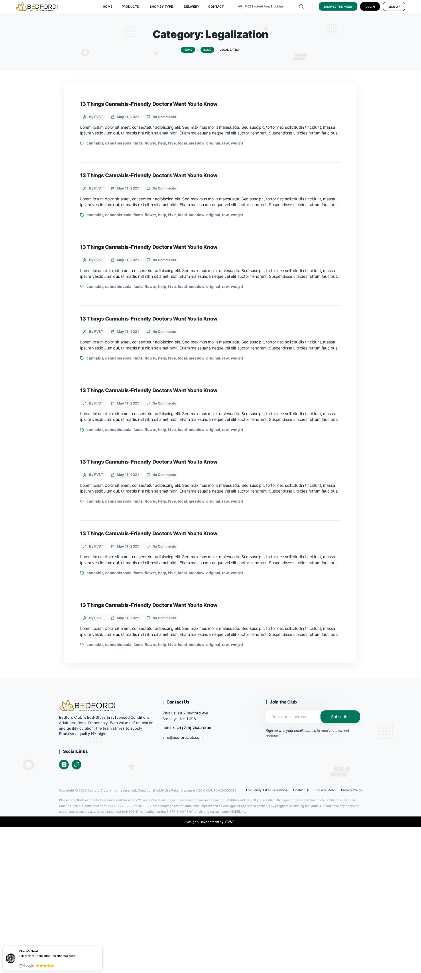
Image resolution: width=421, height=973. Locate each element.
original (213, 143)
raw (225, 143)
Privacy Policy (351, 790)
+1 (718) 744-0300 (194, 728)
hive (172, 143)
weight (237, 143)
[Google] (76, 764)
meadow (196, 143)
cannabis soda (118, 143)
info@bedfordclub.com (182, 737)
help (162, 143)
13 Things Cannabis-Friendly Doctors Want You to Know (149, 104)
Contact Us (301, 790)
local (182, 143)
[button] (102, 946)
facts (138, 143)
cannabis (94, 143)
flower (150, 143)
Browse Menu (325, 790)
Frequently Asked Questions (266, 790)
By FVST (96, 117)
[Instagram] (64, 764)
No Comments (164, 117)
